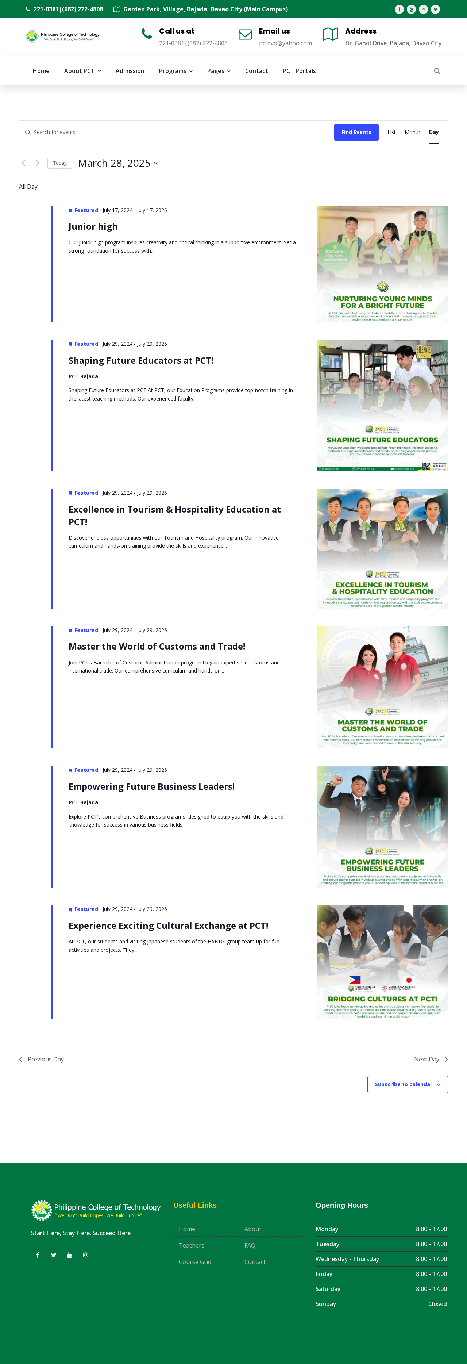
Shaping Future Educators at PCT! (141, 360)
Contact (255, 1262)
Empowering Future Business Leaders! (152, 786)
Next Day (426, 1059)
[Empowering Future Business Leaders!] (382, 827)
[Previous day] (23, 163)
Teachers (191, 1245)
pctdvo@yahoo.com (285, 43)
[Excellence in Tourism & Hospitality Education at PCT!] (382, 549)
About (252, 1229)
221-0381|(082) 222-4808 (67, 9)
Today (59, 163)
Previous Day (46, 1059)
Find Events (356, 132)
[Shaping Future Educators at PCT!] (382, 405)
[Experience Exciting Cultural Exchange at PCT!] (382, 962)
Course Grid (195, 1262)
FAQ (249, 1245)
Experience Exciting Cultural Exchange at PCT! (168, 925)
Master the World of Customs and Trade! (157, 646)
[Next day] (37, 163)
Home (187, 1229)
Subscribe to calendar (403, 1084)
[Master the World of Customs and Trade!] (382, 687)
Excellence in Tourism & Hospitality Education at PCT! (175, 515)
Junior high (93, 226)
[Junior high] (382, 264)
